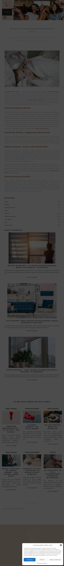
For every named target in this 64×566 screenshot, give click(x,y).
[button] (61, 545)
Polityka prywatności (42, 563)
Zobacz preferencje (55, 559)
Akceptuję (30, 559)
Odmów (42, 559)
